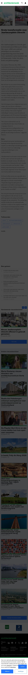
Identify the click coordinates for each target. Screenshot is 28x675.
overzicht (9, 665)
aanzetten (13, 667)
